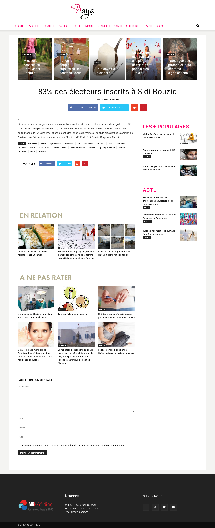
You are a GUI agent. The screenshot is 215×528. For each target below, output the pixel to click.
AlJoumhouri (55, 143)
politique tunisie (107, 147)
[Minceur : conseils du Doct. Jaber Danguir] (35, 59)
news (32, 147)
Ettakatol (101, 143)
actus (43, 143)
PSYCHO (63, 26)
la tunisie (121, 143)
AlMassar (69, 143)
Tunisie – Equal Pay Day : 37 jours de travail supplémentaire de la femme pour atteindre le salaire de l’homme (76, 254)
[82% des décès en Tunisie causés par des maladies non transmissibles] (116, 298)
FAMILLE (49, 26)
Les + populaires (166, 126)
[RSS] (155, 507)
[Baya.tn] (82, 11)
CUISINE (147, 26)
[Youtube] (173, 507)
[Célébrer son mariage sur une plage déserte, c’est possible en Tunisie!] (143, 59)
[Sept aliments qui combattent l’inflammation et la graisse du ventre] (116, 334)
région (122, 147)
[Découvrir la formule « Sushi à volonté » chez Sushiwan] (36, 236)
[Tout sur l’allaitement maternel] (76, 298)
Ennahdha (88, 143)
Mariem (104, 99)
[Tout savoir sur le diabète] (107, 59)
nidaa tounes (60, 147)
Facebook (149, 265)
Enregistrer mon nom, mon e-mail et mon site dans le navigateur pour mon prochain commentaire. (73, 445)
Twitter (161, 265)
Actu (150, 190)
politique (93, 147)
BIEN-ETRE (104, 26)
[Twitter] (164, 507)
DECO (159, 26)
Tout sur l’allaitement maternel (73, 314)
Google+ (187, 265)
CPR (78, 143)
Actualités (32, 143)
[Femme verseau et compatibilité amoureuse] (188, 154)
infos (111, 143)
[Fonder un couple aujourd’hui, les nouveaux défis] (71, 59)
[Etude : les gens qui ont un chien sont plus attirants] (188, 170)
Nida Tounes (44, 147)
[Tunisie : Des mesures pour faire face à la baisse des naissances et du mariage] (188, 235)
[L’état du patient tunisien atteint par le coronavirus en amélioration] (36, 298)
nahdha (22, 147)
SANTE (118, 26)
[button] (198, 26)
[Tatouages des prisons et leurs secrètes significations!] (180, 59)
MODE (89, 26)
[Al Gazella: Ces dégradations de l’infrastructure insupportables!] (116, 236)
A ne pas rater (46, 278)
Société (22, 151)
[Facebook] (146, 507)
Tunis (32, 151)
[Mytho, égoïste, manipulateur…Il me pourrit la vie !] (188, 138)
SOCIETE (34, 26)
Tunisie (42, 151)
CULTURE (132, 26)
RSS (174, 265)
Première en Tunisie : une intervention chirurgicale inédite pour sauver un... (159, 200)
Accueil (20, 26)
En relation (41, 215)
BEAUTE (77, 26)
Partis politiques (77, 147)
